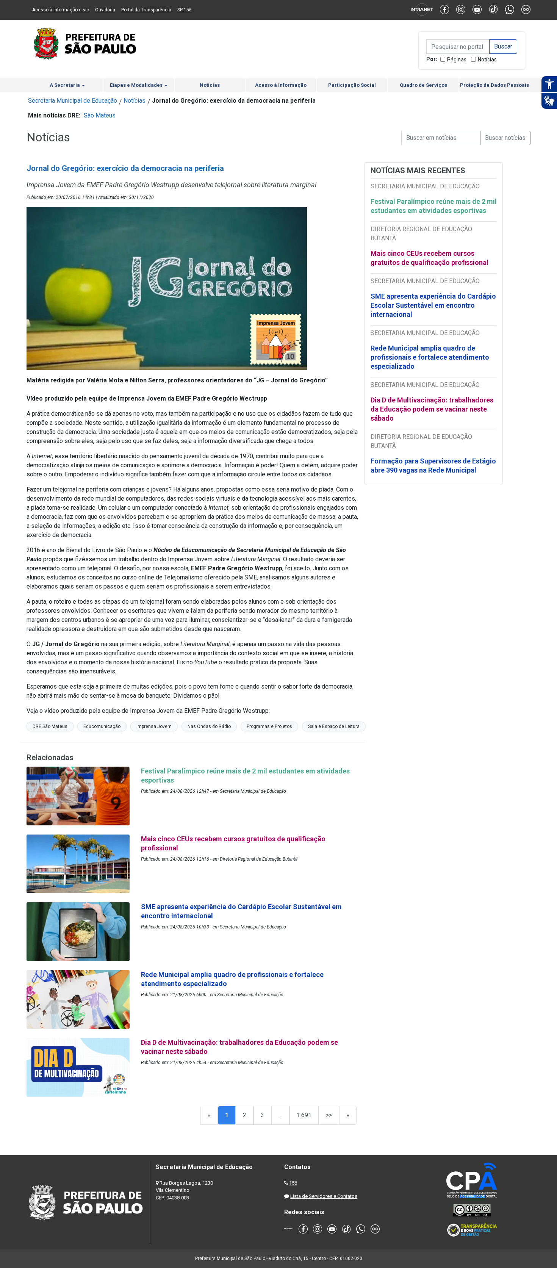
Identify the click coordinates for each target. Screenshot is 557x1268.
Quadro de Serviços (423, 85)
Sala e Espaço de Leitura (334, 726)
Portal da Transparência (146, 10)
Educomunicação (101, 726)
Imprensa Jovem (154, 726)
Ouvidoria (105, 10)
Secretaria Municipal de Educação (72, 100)
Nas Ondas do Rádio (209, 726)
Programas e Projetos (269, 726)
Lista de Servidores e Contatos (323, 1196)
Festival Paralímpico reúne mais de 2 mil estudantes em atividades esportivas (434, 205)
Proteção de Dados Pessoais (494, 85)
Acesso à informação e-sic (60, 10)
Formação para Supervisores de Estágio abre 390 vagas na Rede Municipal (433, 465)
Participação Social (352, 85)
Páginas (456, 59)
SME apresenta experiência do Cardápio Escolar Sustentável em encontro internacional (433, 305)
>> (329, 1115)
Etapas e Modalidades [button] (137, 85)
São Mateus (100, 115)
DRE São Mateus (50, 726)
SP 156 (184, 10)
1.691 (304, 1115)
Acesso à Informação (281, 85)
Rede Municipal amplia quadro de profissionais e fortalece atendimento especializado (430, 357)
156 (293, 1183)
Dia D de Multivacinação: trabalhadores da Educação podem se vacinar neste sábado (432, 409)
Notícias (487, 59)
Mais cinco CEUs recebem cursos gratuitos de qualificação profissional (429, 257)
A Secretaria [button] (65, 85)
